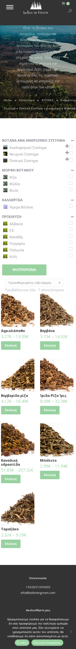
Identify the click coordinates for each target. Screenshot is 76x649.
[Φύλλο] (70, 183)
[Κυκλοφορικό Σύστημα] (70, 146)
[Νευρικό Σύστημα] (70, 153)
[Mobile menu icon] (9, 7)
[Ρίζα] (70, 176)
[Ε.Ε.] (70, 229)
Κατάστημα (26, 100)
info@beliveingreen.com (38, 592)
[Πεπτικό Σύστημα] (70, 159)
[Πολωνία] (70, 249)
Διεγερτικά (53, 108)
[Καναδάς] (70, 236)
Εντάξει (22, 642)
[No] (71, 631)
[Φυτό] (70, 189)
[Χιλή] (70, 255)
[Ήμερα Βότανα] (70, 206)
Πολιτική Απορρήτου (47, 642)
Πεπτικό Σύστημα (31, 108)
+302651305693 (38, 587)
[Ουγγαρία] (70, 242)
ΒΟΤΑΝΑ (47, 100)
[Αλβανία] (70, 222)
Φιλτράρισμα (24, 270)
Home (8, 100)
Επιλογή (11, 345)
